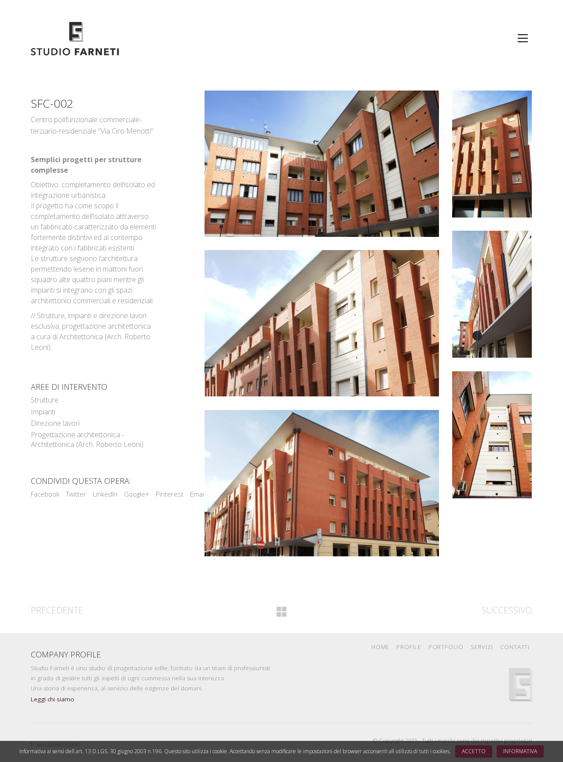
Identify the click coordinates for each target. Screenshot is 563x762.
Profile (408, 647)
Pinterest (169, 494)
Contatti (515, 647)
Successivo (507, 610)
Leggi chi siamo (52, 699)
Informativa (520, 751)
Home (380, 647)
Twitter (76, 494)
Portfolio (446, 647)
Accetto (474, 751)
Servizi (482, 647)
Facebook (45, 494)
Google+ (136, 494)
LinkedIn (105, 494)
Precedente (57, 610)
